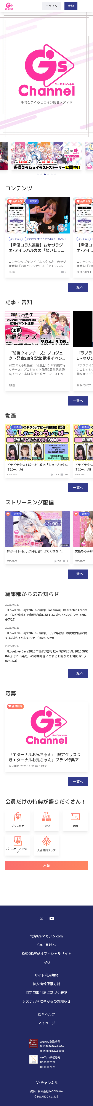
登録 (71, 6)
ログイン (51, 6)
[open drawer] (85, 6)
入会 (46, 865)
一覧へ (78, 287)
